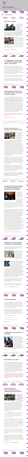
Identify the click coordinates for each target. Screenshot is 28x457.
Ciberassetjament (10, 299)
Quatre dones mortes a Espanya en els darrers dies (13, 129)
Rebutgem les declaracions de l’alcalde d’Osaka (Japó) (13, 243)
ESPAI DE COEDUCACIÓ (8, 7)
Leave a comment (17, 84)
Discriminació (10, 381)
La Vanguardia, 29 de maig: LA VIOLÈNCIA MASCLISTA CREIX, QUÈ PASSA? (13, 62)
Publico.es (14, 117)
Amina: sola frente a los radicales (16, 32)
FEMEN (19, 38)
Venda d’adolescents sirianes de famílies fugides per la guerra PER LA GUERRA (13, 187)
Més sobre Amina (10, 21)
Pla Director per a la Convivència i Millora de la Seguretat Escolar (15, 311)
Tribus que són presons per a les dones (13, 333)
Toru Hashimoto (6, 246)
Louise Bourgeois (9, 412)
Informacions (10, 325)
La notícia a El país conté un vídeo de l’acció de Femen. (10, 49)
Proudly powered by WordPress (8, 455)
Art (9, 450)
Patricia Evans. (15, 442)
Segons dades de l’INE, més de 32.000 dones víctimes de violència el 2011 (13, 92)
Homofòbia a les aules (11, 359)
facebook (17, 28)
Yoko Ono (11, 419)
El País (5, 231)
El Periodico (15, 362)
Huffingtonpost (12, 286)
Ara (4, 286)
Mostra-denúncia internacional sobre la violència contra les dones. (13, 389)
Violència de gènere (11, 84)
